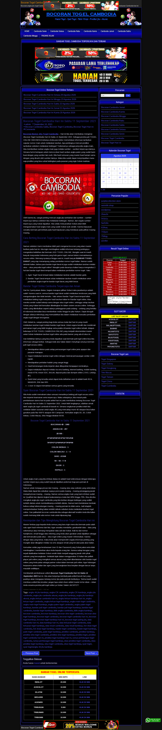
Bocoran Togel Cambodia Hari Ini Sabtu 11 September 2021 (59, 121)
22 (131, 177)
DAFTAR (132, 319)
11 (109, 173)
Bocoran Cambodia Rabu (112, 121)
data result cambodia (54, 626)
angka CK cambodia (58, 592)
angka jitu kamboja (66, 595)
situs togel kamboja (72, 644)
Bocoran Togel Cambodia (61, 127)
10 (104, 173)
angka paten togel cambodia (60, 604)
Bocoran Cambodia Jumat (113, 107)
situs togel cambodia (54, 644)
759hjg (104, 236)
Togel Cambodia (108, 386)
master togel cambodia (65, 629)
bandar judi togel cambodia (44, 608)
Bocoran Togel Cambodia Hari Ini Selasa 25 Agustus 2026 (50, 95)
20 (120, 177)
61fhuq (104, 227)
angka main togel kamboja (35, 604)
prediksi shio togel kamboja (62, 635)
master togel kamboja (86, 629)
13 (120, 173)
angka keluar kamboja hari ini (71, 598)
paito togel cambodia (32, 632)
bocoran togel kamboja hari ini (50, 620)
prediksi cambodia (70, 632)
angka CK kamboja (77, 592)
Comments (30, 129)
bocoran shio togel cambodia (71, 614)
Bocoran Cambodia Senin (113, 134)
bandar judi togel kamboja (69, 608)
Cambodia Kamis (90, 31)
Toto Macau (106, 372)
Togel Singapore (108, 359)
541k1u (104, 219)
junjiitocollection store (111, 201)
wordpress (106, 210)
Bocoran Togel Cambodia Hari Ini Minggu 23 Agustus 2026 (50, 99)
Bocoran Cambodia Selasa (113, 129)
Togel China (106, 381)
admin (28, 124)
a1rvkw (104, 241)
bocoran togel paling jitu (76, 620)
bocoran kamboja (49, 614)
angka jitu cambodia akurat (45, 595)
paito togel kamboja (52, 632)
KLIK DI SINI (84, 682)
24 (104, 182)
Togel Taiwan (107, 377)
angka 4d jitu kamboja (38, 592)
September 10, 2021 (43, 124)
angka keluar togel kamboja (56, 601)
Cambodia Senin (40, 31)
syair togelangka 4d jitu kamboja (37, 647)
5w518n (104, 223)
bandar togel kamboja (43, 611)
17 (104, 177)
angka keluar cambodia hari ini (43, 598)
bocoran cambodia (31, 614)
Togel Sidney (107, 364)
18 (109, 177)
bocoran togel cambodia (48, 617)
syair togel (87, 644)
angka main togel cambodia (82, 601)
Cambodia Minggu (31, 36)
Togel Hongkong (108, 368)
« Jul (103, 189)
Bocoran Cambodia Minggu (113, 116)
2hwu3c (104, 214)
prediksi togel (82, 635)
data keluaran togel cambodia (72, 623)
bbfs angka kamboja (83, 611)
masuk (37, 663)
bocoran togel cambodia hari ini (74, 617)
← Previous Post (30, 653)
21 (125, 177)
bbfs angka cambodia (63, 611)
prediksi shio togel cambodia (36, 635)
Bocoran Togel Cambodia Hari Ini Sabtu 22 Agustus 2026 (49, 104)
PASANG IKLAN (47, 36)
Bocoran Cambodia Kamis (113, 112)
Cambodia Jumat (107, 31)
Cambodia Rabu (74, 31)
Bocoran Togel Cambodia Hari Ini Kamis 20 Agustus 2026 (49, 113)
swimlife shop (107, 205)
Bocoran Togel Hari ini (84, 127)
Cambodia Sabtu (124, 31)
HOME (26, 31)
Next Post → (91, 653)
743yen (104, 232)
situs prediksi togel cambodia (77, 641)
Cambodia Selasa (57, 31)
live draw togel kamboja (43, 629)
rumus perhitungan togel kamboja (48, 641)
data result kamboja (74, 626)
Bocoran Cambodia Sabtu (37, 127)
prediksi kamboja (86, 632)
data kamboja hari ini (49, 623)
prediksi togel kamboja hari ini (58, 638)
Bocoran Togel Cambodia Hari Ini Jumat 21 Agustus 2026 (49, 108)
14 (125, 173)
